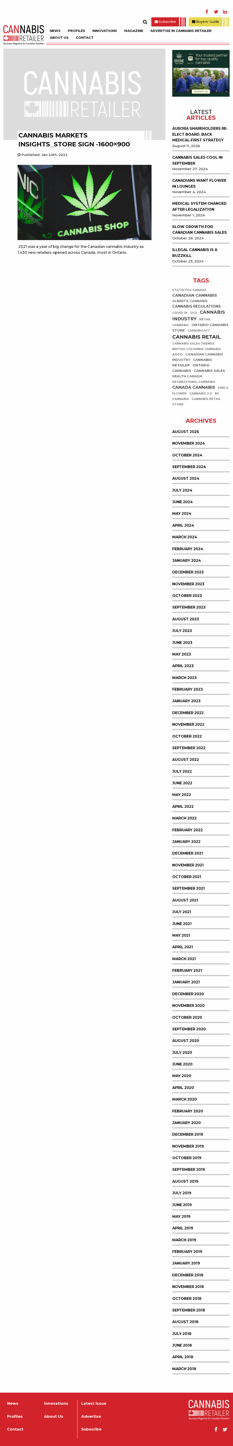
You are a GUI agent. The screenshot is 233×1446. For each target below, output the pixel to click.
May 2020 (181, 1076)
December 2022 (188, 713)
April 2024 (183, 525)
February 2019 (187, 1252)
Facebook (206, 11)
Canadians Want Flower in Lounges (199, 183)
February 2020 (187, 1111)
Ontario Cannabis (191, 368)
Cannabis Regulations (196, 306)
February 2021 (187, 970)
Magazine (133, 31)
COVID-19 (179, 312)
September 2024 (189, 467)
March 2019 (184, 1240)
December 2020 (188, 994)
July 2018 (181, 1334)
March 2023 (184, 678)
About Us (59, 37)
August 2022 (185, 760)
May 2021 (181, 935)
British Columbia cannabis (196, 349)
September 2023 (188, 607)
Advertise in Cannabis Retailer (181, 31)
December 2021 (187, 853)
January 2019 (186, 1263)
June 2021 (182, 924)
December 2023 (188, 572)
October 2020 (187, 1017)
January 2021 (186, 982)
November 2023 (188, 584)
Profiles (76, 31)
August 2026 (185, 432)
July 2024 (182, 490)
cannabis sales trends (193, 343)
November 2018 (188, 1287)
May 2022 (181, 795)
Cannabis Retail (196, 337)
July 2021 (181, 912)
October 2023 (187, 596)
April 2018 (182, 1357)
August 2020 (185, 1041)
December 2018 (187, 1275)
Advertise (91, 1416)
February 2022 (187, 830)
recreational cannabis (193, 382)
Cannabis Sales (209, 371)
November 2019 (188, 1146)
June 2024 (182, 502)
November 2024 (188, 443)
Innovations (104, 31)
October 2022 (187, 736)
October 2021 (186, 877)
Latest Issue (93, 1403)
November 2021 (188, 865)
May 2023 (181, 654)
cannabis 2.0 (200, 393)
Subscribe (167, 21)
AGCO (177, 354)
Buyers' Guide (207, 21)
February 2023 (187, 689)
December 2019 (187, 1134)
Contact (85, 37)
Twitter (215, 11)
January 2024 (186, 560)
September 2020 (189, 1029)
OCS (193, 312)
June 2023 (182, 643)
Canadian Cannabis (194, 295)
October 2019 (186, 1158)
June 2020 (182, 1064)
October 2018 (186, 1299)
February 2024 (187, 549)
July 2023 (182, 631)
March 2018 (184, 1369)
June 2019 (182, 1205)
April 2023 (183, 666)
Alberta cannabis (190, 301)
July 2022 (182, 771)
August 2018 (185, 1322)
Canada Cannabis (193, 387)
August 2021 (185, 900)
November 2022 (188, 724)
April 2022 (183, 807)
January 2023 (186, 701)
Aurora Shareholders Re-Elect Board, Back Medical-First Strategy (200, 134)
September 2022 (188, 748)
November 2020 (188, 1006)
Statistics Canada (189, 290)
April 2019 (182, 1228)
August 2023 (185, 619)
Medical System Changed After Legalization (199, 206)
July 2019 (181, 1193)
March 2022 (184, 818)
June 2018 (182, 1345)
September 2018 (188, 1310)
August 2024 (185, 478)
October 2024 (187, 455)
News (55, 31)
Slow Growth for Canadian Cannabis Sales (199, 230)
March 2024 (184, 537)
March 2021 (184, 959)
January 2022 (186, 842)
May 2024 (181, 514)
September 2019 (188, 1169)
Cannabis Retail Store (196, 401)
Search (144, 21)
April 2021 (182, 947)
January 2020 (186, 1123)
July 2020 (182, 1053)
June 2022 (182, 783)
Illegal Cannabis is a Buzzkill (194, 253)
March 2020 (184, 1099)
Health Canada (187, 376)
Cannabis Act (198, 330)
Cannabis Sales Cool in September (197, 160)
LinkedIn (225, 11)
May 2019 (181, 1216)
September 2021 (188, 888)
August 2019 (185, 1181)
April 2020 (183, 1088)
